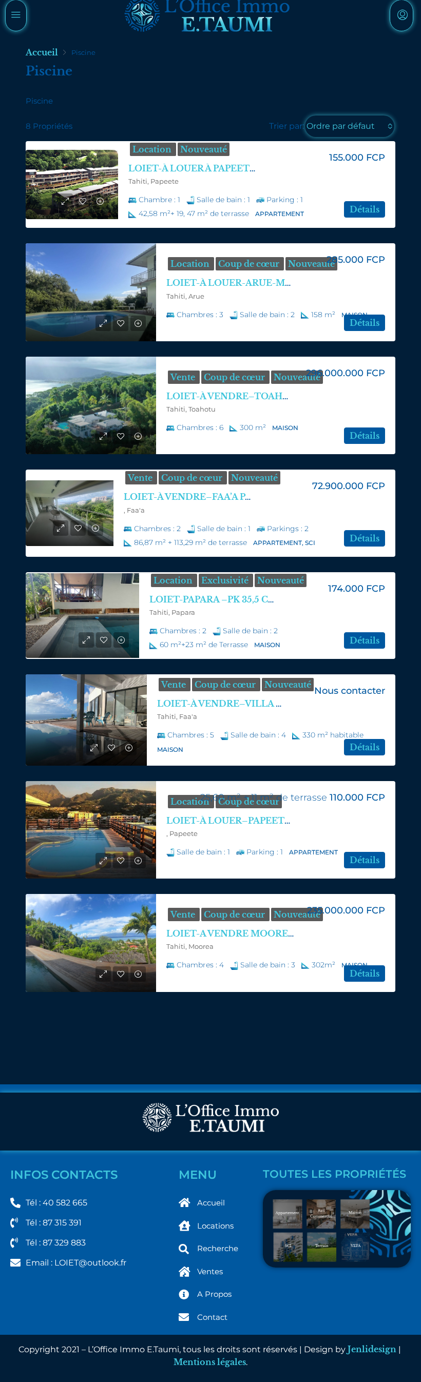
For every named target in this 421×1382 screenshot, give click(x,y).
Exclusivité (226, 580)
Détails (364, 209)
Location (153, 149)
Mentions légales (210, 1362)
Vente (183, 377)
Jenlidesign (372, 1349)
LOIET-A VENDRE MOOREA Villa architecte (263, 933)
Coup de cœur (249, 264)
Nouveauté (203, 149)
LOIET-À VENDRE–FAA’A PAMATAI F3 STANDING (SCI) (249, 497)
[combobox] (349, 126)
